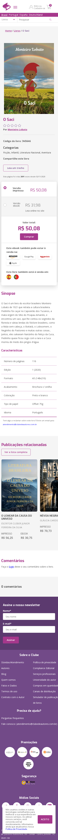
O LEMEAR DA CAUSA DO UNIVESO (16, 517)
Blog (3, 673)
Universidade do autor (44, 679)
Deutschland (36, 14)
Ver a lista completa (16, 452)
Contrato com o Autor (12, 697)
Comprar (29, 236)
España (23, 14)
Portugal (13, 14)
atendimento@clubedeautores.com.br (20, 424)
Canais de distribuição (44, 691)
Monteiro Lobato (17, 129)
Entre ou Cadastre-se (39, 7)
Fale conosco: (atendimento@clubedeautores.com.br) (29, 723)
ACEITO (45, 819)
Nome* (7, 611)
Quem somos (8, 679)
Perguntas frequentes (12, 718)
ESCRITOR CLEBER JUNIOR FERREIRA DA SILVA (15, 525)
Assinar (11, 639)
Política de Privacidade (16, 829)
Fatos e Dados (9, 685)
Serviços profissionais (44, 673)
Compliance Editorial (43, 668)
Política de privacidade (44, 662)
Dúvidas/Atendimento (12, 662)
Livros (17, 30)
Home (8, 30)
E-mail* (7, 623)
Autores (5, 668)
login (11, 566)
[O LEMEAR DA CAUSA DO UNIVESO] (19, 485)
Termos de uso (9, 691)
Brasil (4, 14)
